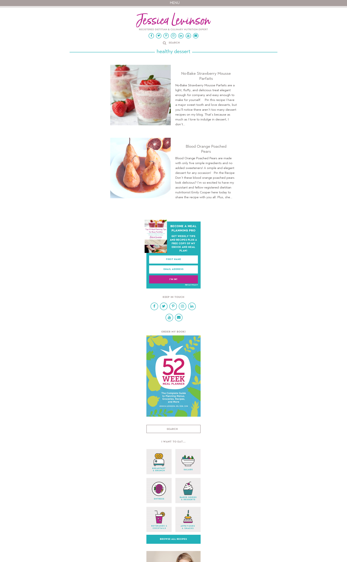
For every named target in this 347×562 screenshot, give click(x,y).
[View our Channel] (188, 35)
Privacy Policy (191, 285)
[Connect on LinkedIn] (181, 35)
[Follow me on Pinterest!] (166, 35)
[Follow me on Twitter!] (158, 35)
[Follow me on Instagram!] (173, 35)
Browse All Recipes (173, 539)
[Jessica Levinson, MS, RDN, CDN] (173, 22)
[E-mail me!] (195, 35)
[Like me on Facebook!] (151, 35)
